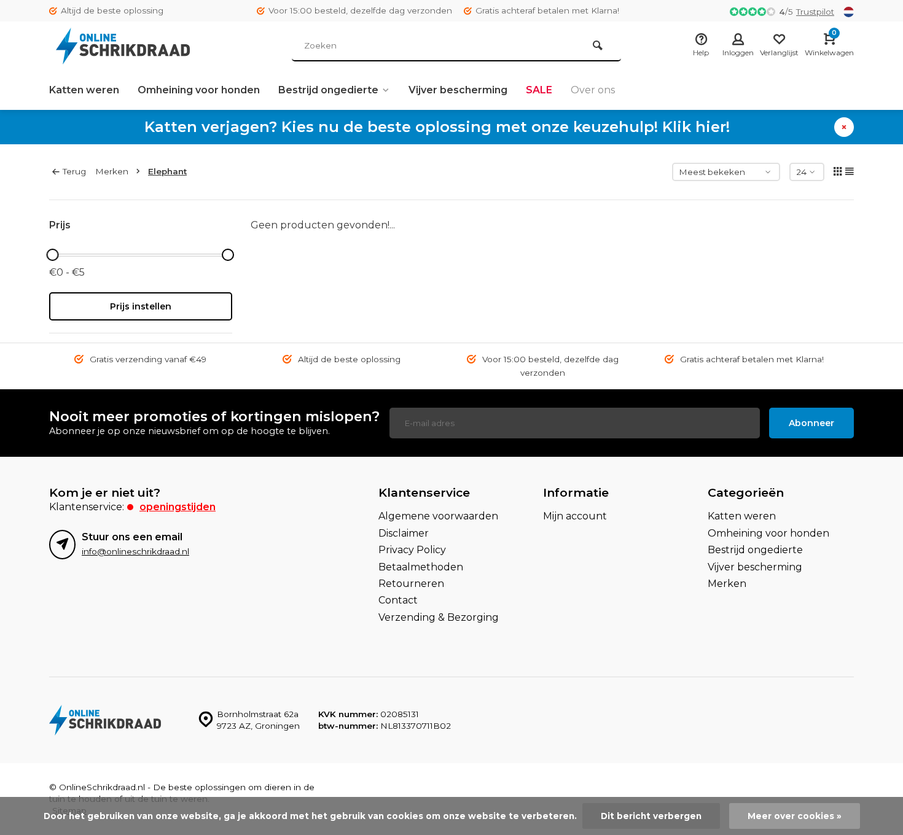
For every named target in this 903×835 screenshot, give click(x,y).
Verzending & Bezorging (438, 617)
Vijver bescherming (457, 90)
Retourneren (411, 583)
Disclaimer (403, 533)
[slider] (52, 255)
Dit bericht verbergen (651, 816)
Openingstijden (177, 507)
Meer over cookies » (795, 816)
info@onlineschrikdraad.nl (135, 551)
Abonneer (811, 423)
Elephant (167, 171)
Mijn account (575, 516)
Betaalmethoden (420, 567)
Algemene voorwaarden (438, 516)
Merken (111, 171)
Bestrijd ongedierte (328, 90)
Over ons (593, 90)
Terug (74, 171)
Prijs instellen (140, 306)
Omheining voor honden (199, 90)
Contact (398, 600)
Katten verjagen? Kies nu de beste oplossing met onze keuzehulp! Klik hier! (437, 127)
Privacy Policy (412, 550)
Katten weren (84, 90)
